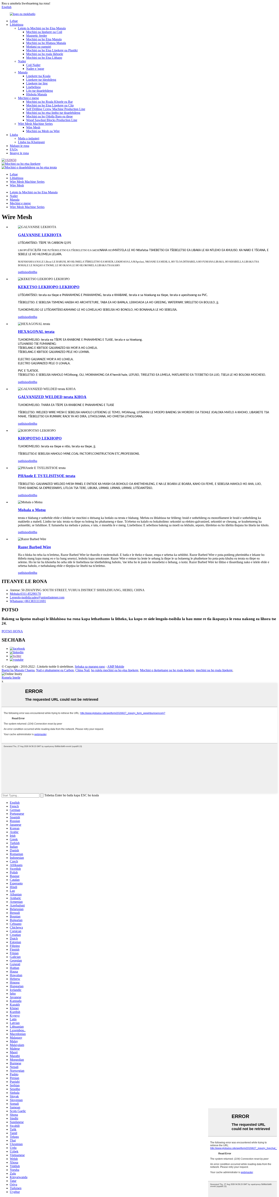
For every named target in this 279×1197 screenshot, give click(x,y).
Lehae (14, 21)
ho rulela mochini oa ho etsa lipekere (114, 670)
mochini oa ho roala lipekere (214, 670)
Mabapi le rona (19, 145)
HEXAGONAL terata (36, 331)
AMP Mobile (115, 666)
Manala (23, 72)
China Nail (82, 670)
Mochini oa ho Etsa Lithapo (44, 57)
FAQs (14, 149)
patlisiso (23, 272)
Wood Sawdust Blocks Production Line (51, 120)
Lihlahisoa (16, 24)
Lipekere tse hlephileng (41, 79)
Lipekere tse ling (37, 83)
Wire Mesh (33, 127)
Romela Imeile (11, 677)
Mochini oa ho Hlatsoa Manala (46, 43)
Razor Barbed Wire (34, 547)
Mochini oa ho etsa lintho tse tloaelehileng (53, 112)
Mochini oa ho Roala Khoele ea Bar (49, 101)
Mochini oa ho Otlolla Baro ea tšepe (49, 116)
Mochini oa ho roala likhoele (44, 54)
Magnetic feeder (36, 35)
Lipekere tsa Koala (38, 76)
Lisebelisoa (33, 87)
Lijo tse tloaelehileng (39, 90)
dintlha (32, 272)
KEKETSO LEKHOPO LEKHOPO (48, 287)
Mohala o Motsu (32, 510)
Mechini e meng (28, 98)
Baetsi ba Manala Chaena (18, 670)
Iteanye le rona (19, 153)
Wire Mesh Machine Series (35, 123)
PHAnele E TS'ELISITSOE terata (46, 476)
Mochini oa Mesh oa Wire (43, 131)
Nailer (22, 61)
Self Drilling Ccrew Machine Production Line (55, 109)
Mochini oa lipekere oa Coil (44, 32)
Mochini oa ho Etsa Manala (44, 39)
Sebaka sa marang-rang (90, 666)
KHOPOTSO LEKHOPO (40, 438)
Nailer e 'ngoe (35, 68)
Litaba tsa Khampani (31, 142)
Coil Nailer (33, 65)
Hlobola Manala (36, 94)
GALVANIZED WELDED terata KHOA (52, 397)
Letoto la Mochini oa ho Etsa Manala (42, 28)
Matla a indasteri (28, 138)
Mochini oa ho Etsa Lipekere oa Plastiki (52, 50)
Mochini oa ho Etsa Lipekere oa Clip (50, 105)
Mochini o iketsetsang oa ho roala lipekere (167, 670)
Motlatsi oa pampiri (38, 46)
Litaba (14, 134)
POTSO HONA (12, 631)
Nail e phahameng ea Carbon (55, 670)
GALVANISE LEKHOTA (39, 235)
